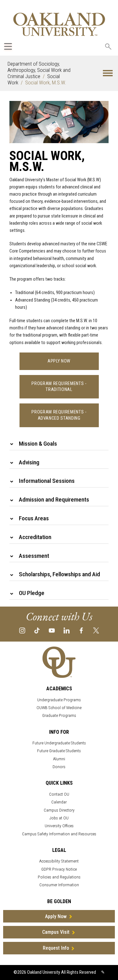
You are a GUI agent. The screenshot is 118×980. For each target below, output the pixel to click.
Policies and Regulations (59, 877)
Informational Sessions (47, 480)
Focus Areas (34, 518)
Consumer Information (59, 884)
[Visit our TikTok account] (37, 630)
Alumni (59, 759)
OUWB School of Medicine (59, 707)
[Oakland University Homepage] (59, 24)
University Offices (59, 825)
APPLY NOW (59, 361)
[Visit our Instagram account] (22, 630)
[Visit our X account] (96, 630)
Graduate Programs (59, 715)
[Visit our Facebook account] (81, 630)
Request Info (56, 948)
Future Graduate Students (59, 750)
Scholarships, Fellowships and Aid (59, 574)
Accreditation (35, 537)
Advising (29, 462)
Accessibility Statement (59, 861)
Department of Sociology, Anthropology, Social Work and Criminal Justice (39, 70)
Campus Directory (59, 810)
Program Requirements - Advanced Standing (58, 415)
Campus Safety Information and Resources (59, 834)
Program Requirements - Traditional (58, 386)
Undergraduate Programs (59, 700)
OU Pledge (31, 593)
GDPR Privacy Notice (59, 869)
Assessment (34, 555)
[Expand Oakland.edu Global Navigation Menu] (8, 46)
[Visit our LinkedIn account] (67, 630)
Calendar (59, 802)
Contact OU (59, 794)
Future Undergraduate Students (59, 743)
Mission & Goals (38, 443)
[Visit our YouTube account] (52, 630)
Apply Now (56, 916)
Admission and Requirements (54, 499)
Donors (59, 766)
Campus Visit (56, 932)
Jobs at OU (59, 818)
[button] (107, 73)
